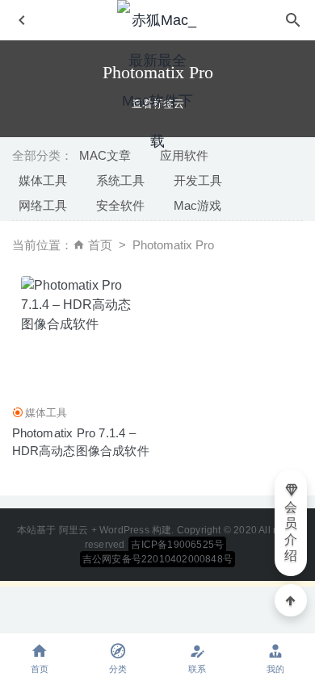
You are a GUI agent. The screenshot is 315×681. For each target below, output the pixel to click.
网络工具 (43, 205)
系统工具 (120, 180)
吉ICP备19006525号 (177, 544)
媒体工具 (43, 180)
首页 (100, 245)
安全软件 (120, 205)
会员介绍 (290, 531)
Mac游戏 (197, 205)
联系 (197, 669)
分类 (118, 669)
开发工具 (198, 180)
